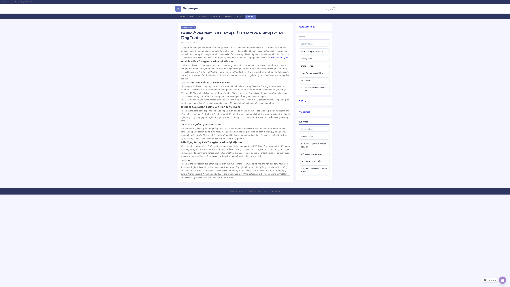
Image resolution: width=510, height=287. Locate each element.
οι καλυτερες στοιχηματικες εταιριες (313, 145)
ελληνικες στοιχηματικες (312, 154)
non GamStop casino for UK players (313, 89)
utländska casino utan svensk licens (314, 169)
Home (182, 17)
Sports (228, 17)
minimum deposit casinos (312, 51)
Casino (239, 17)
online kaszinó (307, 136)
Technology (216, 17)
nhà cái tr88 (305, 111)
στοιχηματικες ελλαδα (311, 161)
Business (201, 17)
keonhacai (305, 80)
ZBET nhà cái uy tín (279, 57)
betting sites (306, 58)
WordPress (276, 191)
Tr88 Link (303, 101)
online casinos (307, 66)
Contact (250, 17)
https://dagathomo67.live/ (312, 73)
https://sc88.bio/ (307, 26)
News (191, 17)
